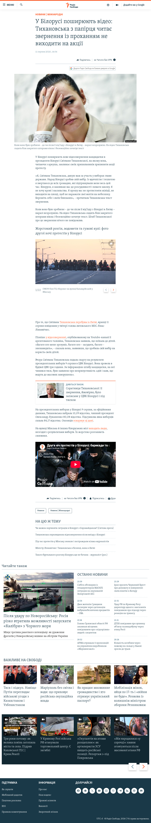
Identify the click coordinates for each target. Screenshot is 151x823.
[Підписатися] (141, 791)
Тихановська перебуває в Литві (78, 322)
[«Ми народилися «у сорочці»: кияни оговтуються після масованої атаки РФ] (130, 726)
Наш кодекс (45, 795)
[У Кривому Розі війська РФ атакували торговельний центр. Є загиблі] (57, 726)
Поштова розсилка (11, 801)
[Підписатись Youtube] (99, 791)
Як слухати (7, 789)
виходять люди (98, 428)
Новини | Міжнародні (49, 14)
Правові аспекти (47, 801)
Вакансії (43, 806)
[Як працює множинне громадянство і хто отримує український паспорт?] (94, 674)
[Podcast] (134, 791)
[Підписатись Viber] (113, 791)
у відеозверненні (56, 337)
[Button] (83, 60)
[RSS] (127, 791)
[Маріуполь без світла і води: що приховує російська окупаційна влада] (57, 674)
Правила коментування (14, 812)
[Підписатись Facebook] (78, 791)
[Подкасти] (108, 5)
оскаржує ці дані (83, 421)
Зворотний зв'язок (48, 812)
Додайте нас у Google (134, 5)
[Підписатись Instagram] (106, 791)
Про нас (43, 789)
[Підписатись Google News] (85, 791)
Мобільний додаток (12, 795)
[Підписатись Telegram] (120, 791)
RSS (4, 806)
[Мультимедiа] (117, 5)
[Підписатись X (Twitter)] (92, 791)
